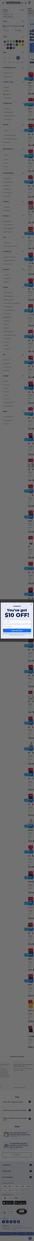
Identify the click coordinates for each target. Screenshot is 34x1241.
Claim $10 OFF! (17, 630)
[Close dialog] (31, 604)
